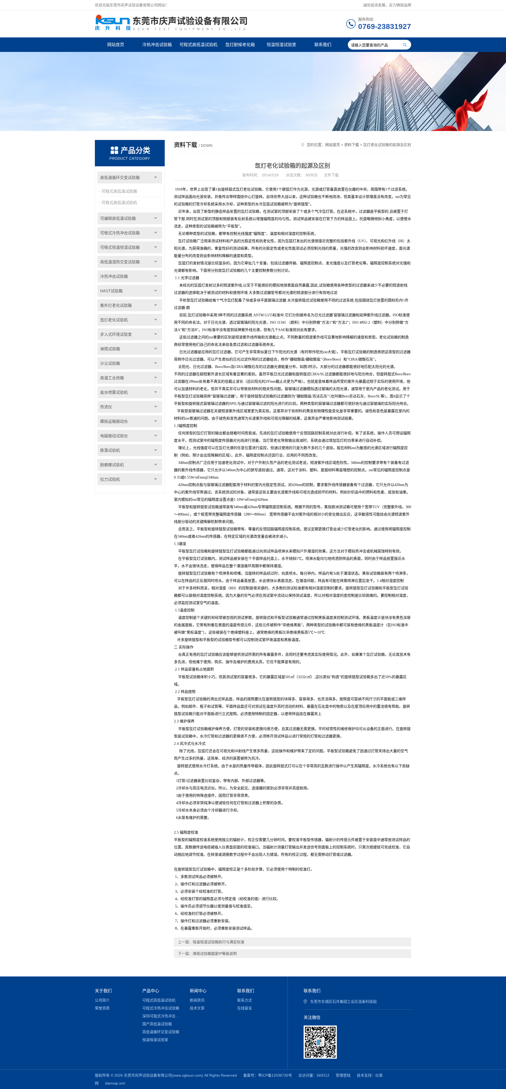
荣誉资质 (102, 1008)
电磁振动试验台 (114, 436)
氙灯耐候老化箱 (240, 44)
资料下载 (351, 145)
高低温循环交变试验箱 (120, 177)
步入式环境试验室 (116, 334)
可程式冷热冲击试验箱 (120, 233)
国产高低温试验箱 (157, 1024)
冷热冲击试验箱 (157, 44)
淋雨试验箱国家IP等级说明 (215, 953)
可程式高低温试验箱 (119, 191)
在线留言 (244, 1008)
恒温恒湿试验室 (281, 44)
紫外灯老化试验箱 (116, 305)
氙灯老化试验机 (114, 320)
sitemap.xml (115, 1083)
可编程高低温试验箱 (118, 218)
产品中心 (150, 991)
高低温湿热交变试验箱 (120, 262)
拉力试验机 (110, 479)
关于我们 (103, 991)
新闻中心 (198, 991)
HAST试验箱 (111, 291)
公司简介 (102, 1000)
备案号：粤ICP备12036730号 (267, 1075)
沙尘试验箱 (110, 363)
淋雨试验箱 (110, 349)
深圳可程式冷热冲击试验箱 (162, 1016)
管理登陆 (343, 1075)
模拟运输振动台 (114, 421)
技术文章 (197, 1008)
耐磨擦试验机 (112, 465)
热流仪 (106, 407)
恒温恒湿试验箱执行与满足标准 (218, 942)
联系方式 (244, 1000)
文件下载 (331, 175)
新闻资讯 (197, 1000)
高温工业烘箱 (112, 378)
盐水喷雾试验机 (114, 392)
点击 (155, 177)
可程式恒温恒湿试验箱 (120, 247)
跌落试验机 (110, 450)
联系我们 (322, 44)
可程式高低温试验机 (198, 44)
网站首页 (115, 44)
